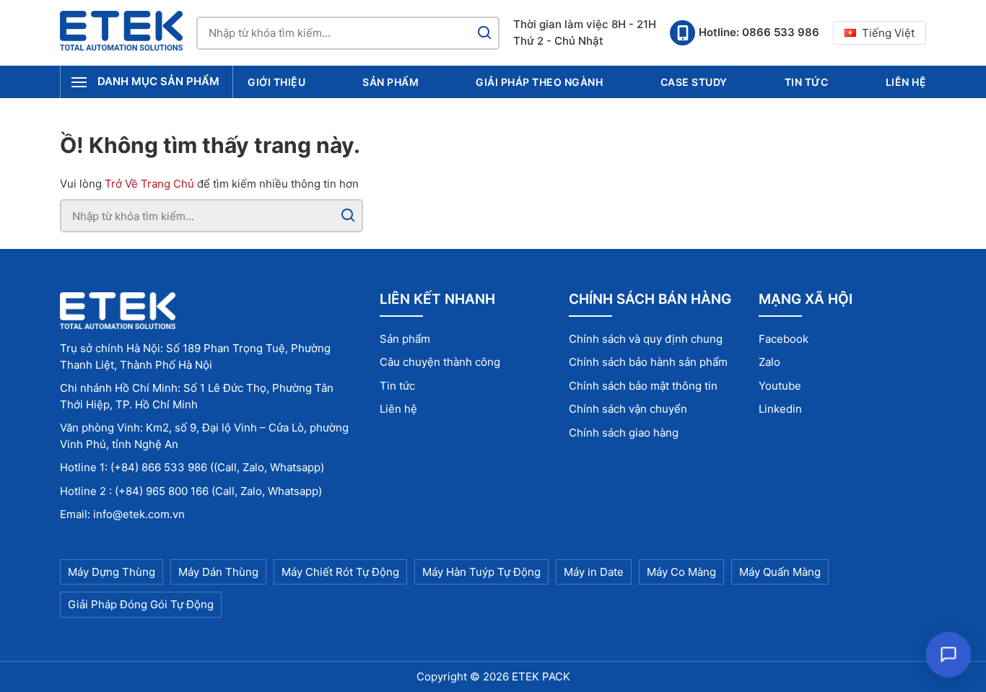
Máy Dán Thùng (218, 572)
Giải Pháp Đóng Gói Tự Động (141, 604)
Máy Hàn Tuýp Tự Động (481, 572)
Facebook (783, 339)
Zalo (769, 362)
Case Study (694, 82)
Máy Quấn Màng (780, 572)
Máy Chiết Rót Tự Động (340, 572)
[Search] (484, 33)
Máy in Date (594, 572)
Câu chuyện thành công (440, 362)
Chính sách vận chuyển (628, 409)
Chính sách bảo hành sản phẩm (648, 362)
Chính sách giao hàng (624, 432)
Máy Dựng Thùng (111, 572)
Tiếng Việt (888, 33)
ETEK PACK (541, 676)
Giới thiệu (276, 82)
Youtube (780, 386)
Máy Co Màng (681, 572)
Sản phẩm (390, 82)
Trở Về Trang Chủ (149, 183)
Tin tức (807, 82)
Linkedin (780, 409)
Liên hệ (906, 82)
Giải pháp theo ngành (539, 82)
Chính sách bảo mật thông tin (643, 386)
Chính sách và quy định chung (646, 339)
